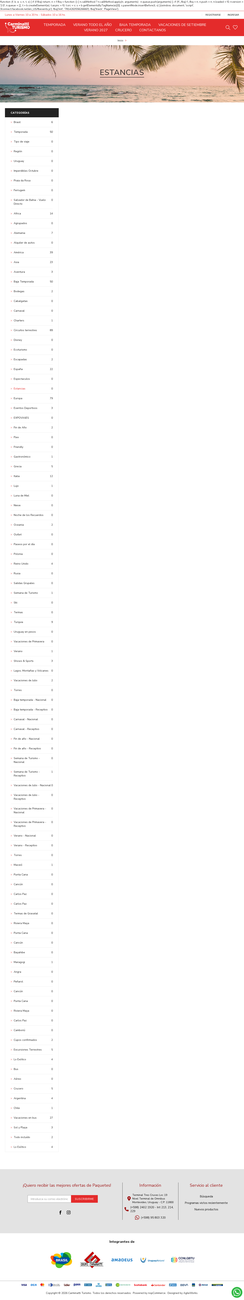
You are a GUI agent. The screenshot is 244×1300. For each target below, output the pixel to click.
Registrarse (213, 14)
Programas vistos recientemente (206, 1203)
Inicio (120, 40)
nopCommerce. (157, 1293)
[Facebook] (61, 1212)
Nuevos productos (206, 1209)
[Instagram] (69, 1212)
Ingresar (233, 14)
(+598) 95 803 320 (153, 1218)
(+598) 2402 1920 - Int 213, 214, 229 (151, 1209)
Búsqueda (206, 1196)
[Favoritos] (235, 27)
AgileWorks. (190, 1293)
